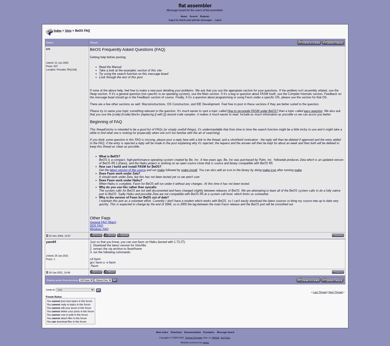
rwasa (206, 342)
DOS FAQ (96, 225)
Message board (225, 332)
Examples (208, 332)
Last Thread (319, 292)
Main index (162, 332)
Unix (68, 30)
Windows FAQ (99, 229)
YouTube (225, 337)
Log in (218, 20)
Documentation (192, 332)
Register (204, 16)
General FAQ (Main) (103, 222)
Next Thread (336, 292)
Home (184, 16)
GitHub (215, 337)
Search (194, 16)
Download (176, 332)
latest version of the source (128, 170)
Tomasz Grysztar (193, 337)
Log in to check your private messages (190, 20)
